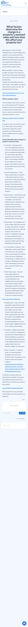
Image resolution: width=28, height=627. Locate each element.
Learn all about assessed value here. (12, 388)
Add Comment (22, 413)
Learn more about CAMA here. (11, 299)
